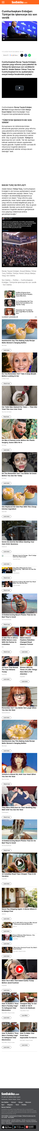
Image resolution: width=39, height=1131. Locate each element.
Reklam (10, 1099)
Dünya (28, 110)
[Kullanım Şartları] (5, 1120)
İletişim (14, 1099)
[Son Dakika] (19, 2)
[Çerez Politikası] (5, 1121)
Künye (18, 1099)
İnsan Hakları (7, 112)
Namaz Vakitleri (6, 1107)
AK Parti (5, 110)
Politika (24, 1104)
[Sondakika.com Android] (18, 1127)
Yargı (4, 133)
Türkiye (28, 138)
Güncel (13, 1102)
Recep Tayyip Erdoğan (23, 107)
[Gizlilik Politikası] (16, 1120)
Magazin (10, 1104)
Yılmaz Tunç (17, 189)
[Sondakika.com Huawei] (30, 1127)
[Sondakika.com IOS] (7, 1127)
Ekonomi (28, 1102)
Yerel (17, 1104)
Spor (2, 1104)
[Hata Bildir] (9, 1123)
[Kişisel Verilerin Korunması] (18, 1121)
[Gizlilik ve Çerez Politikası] (29, 1120)
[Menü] (3, 2)
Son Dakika (4, 1102)
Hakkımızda (4, 1099)
